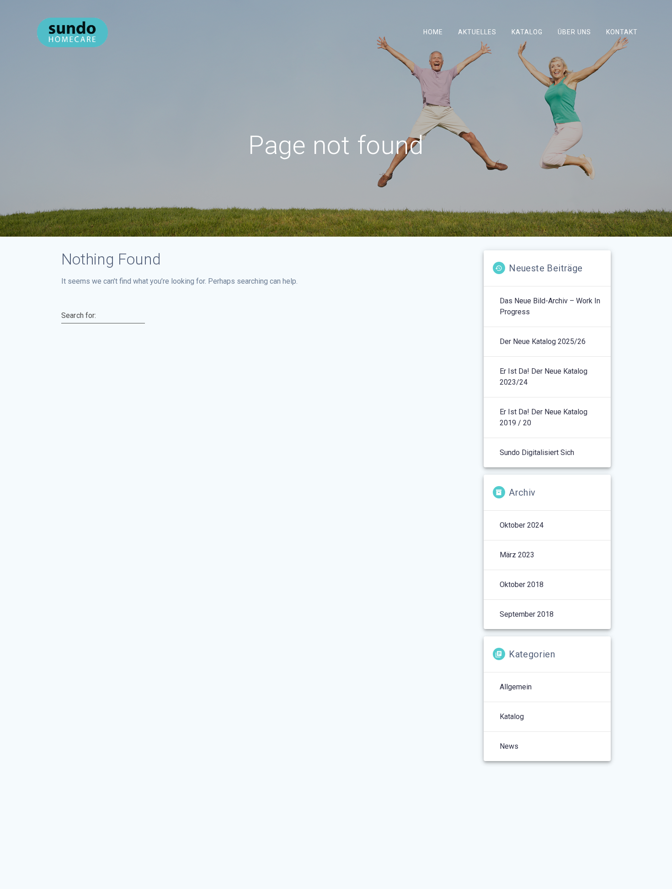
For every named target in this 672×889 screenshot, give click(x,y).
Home (433, 32)
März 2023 (517, 554)
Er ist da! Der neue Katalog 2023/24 (543, 376)
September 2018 (527, 614)
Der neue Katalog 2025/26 (543, 341)
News (509, 746)
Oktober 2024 (522, 525)
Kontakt (622, 32)
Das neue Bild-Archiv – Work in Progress (550, 306)
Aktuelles (477, 32)
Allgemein (516, 687)
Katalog (527, 32)
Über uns (574, 32)
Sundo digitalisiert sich (537, 452)
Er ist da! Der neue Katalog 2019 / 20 (543, 417)
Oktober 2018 (522, 584)
